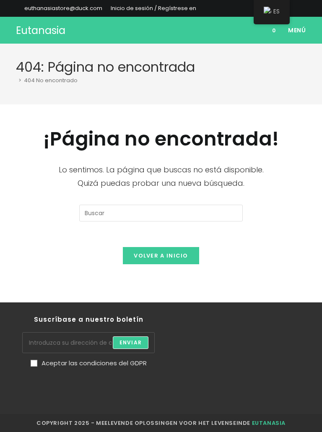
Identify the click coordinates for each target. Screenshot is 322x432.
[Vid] (115, 381)
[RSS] (142, 381)
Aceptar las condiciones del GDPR (94, 363)
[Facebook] (48, 381)
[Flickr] (102, 381)
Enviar (130, 342)
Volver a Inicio (161, 256)
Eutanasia (40, 30)
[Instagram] (61, 381)
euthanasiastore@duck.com (63, 8)
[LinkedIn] (75, 381)
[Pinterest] (88, 381)
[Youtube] (129, 381)
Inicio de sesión (132, 8)
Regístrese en (177, 8)
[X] (35, 381)
